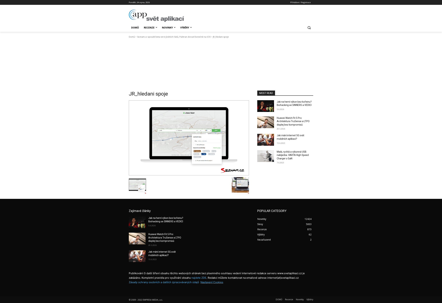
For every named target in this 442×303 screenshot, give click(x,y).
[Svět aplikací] (156, 16)
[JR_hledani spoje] (189, 138)
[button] (309, 27)
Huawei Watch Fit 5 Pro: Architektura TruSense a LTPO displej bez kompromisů (293, 121)
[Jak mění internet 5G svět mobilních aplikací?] (265, 140)
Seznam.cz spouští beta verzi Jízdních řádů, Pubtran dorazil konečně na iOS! (174, 36)
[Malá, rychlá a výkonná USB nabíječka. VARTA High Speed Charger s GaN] (265, 156)
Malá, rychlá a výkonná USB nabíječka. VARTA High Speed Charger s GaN (293, 155)
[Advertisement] (221, 64)
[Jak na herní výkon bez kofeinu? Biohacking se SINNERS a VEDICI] (265, 106)
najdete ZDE (198, 277)
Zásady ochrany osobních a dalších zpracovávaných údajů (164, 282)
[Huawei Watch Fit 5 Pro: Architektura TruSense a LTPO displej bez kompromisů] (265, 122)
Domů (132, 36)
